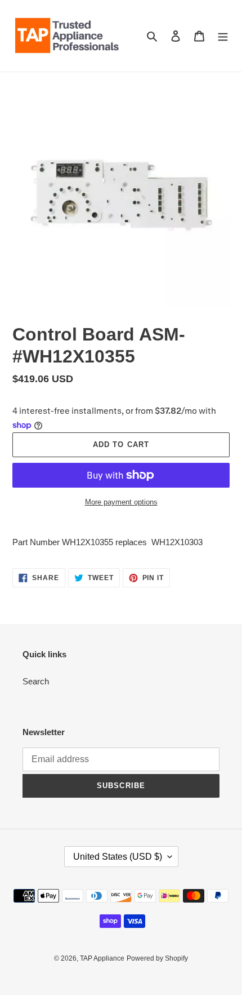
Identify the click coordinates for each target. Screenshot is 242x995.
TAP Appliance (102, 958)
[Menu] (223, 36)
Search (36, 681)
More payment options (121, 502)
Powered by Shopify (157, 958)
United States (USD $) (117, 856)
